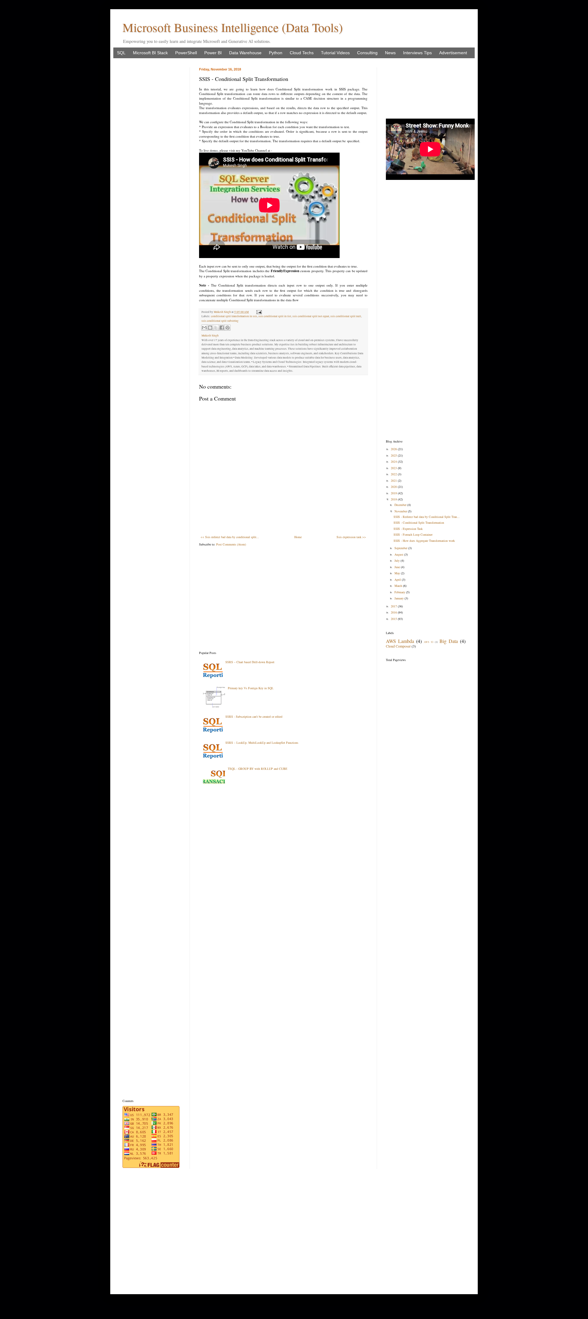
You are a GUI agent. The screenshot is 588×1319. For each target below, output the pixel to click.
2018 (394, 499)
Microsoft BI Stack (150, 52)
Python (275, 52)
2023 (394, 468)
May (397, 573)
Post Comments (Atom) (231, 544)
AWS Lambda (400, 641)
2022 (394, 474)
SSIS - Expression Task (408, 528)
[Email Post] (258, 312)
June (397, 567)
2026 (394, 449)
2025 (394, 455)
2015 (394, 619)
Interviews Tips (417, 52)
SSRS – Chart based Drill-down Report (249, 662)
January (399, 598)
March (398, 585)
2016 (394, 612)
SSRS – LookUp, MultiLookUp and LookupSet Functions (261, 742)
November (401, 511)
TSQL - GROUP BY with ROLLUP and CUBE (257, 768)
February (400, 592)
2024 (394, 461)
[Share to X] (216, 328)
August (399, 554)
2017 (394, 606)
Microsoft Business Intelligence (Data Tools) (233, 27)
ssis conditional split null (345, 316)
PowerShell (186, 52)
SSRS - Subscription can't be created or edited (253, 716)
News (390, 52)
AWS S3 (428, 642)
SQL (121, 52)
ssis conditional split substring (220, 321)
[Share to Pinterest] (227, 328)
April (398, 579)
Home (298, 537)
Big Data (448, 641)
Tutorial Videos (335, 52)
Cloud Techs (302, 52)
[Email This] (204, 328)
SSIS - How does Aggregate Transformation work (424, 540)
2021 (394, 480)
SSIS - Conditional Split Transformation (419, 522)
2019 (394, 493)
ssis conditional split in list (274, 316)
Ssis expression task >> (351, 537)
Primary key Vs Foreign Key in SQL (250, 688)
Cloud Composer (398, 646)
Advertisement (453, 52)
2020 (394, 487)
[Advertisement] (283, 598)
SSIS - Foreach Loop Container (413, 534)
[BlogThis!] (210, 328)
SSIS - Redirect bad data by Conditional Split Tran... (427, 517)
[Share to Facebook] (222, 328)
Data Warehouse (245, 52)
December (400, 505)
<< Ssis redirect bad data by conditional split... (230, 537)
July (397, 560)
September (401, 548)
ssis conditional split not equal (310, 316)
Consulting (367, 52)
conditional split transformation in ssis (234, 316)
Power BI (213, 52)
